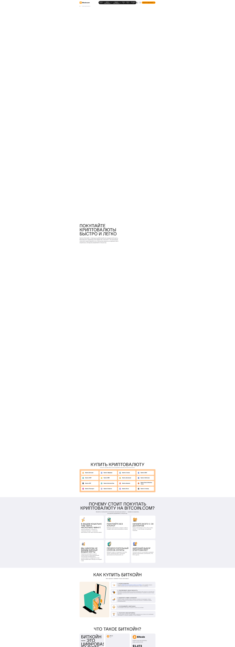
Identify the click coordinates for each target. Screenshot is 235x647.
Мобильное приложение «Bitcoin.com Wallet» (132, 584)
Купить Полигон (108, 488)
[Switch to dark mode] (137, 2)
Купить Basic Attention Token (146, 483)
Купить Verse (125, 488)
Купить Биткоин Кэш (109, 483)
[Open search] (140, 2)
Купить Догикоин (126, 477)
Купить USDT (88, 477)
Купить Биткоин (89, 472)
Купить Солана (126, 472)
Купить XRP (88, 483)
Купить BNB (107, 477)
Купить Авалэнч (126, 483)
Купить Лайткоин (145, 477)
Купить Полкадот (89, 488)
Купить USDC (144, 472)
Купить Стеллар (145, 488)
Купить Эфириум (108, 472)
